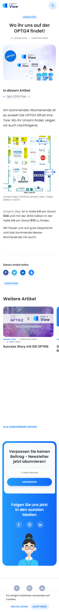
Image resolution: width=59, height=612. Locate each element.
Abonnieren (29, 482)
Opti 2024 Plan (17, 97)
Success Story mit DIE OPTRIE (26, 346)
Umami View (29, 17)
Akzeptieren (39, 606)
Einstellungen (19, 606)
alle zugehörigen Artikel (20, 427)
